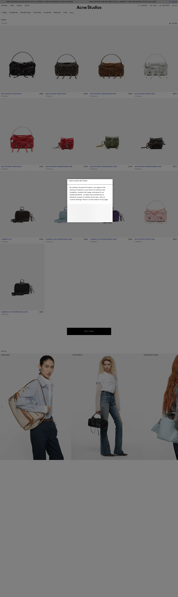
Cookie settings (90, 208)
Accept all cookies (89, 218)
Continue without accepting (89, 213)
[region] (90, 200)
